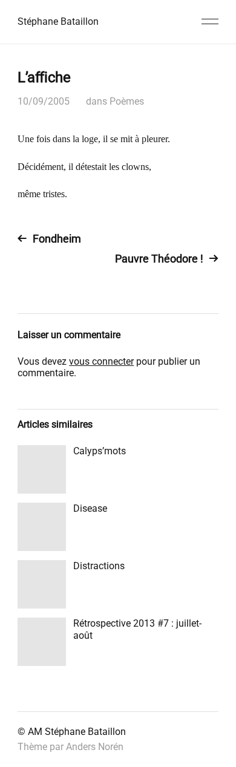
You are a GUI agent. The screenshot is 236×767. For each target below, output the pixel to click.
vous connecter (101, 361)
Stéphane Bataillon (58, 21)
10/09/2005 (44, 101)
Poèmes (127, 101)
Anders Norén (94, 746)
